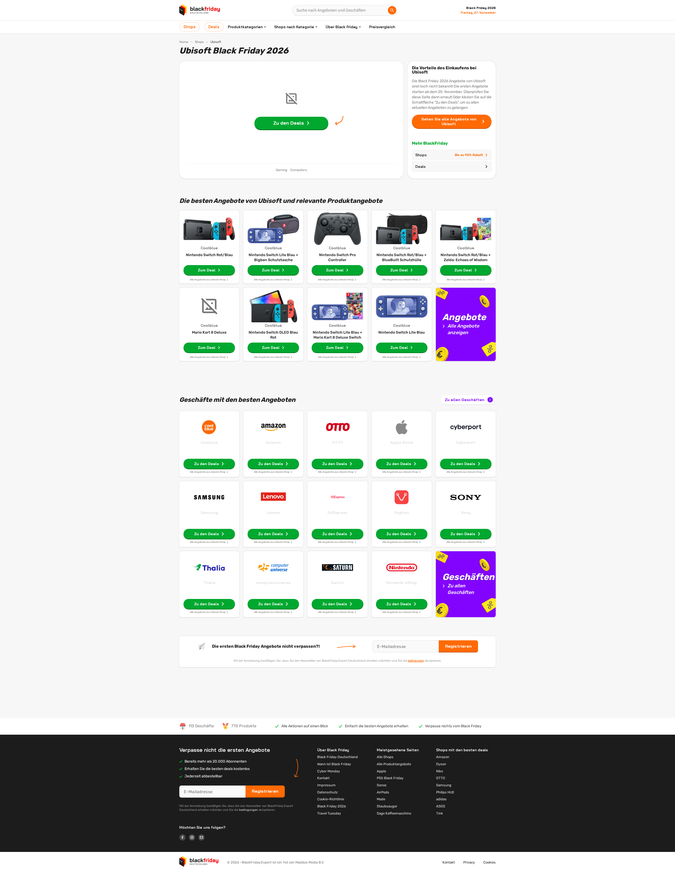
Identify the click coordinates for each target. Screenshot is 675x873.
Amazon (273, 442)
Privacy (469, 862)
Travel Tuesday (329, 813)
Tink (439, 813)
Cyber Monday (328, 771)
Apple (381, 771)
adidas (441, 799)
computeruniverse (273, 582)
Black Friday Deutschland (337, 757)
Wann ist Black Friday (334, 764)
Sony (466, 512)
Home (183, 42)
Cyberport (465, 442)
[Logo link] (184, 838)
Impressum (326, 785)
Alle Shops (385, 757)
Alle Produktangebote (394, 764)
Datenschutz (327, 792)
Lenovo (273, 512)
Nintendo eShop (401, 582)
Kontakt (323, 778)
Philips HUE (445, 792)
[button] (199, 862)
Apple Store (401, 442)
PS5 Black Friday (390, 778)
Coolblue (209, 442)
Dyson (441, 764)
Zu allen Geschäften (464, 399)
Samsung (209, 512)
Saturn (337, 582)
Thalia (209, 582)
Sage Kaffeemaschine (394, 813)
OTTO (337, 442)
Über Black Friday (342, 27)
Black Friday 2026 (331, 806)
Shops (199, 42)
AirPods (383, 792)
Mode (381, 799)
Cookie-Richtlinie (330, 799)
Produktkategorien (245, 27)
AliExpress (337, 512)
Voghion (401, 512)
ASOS (440, 806)
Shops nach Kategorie (294, 27)
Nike (439, 771)
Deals (420, 166)
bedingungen (416, 660)
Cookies (489, 862)
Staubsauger (387, 806)
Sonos (382, 785)
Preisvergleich (382, 27)
